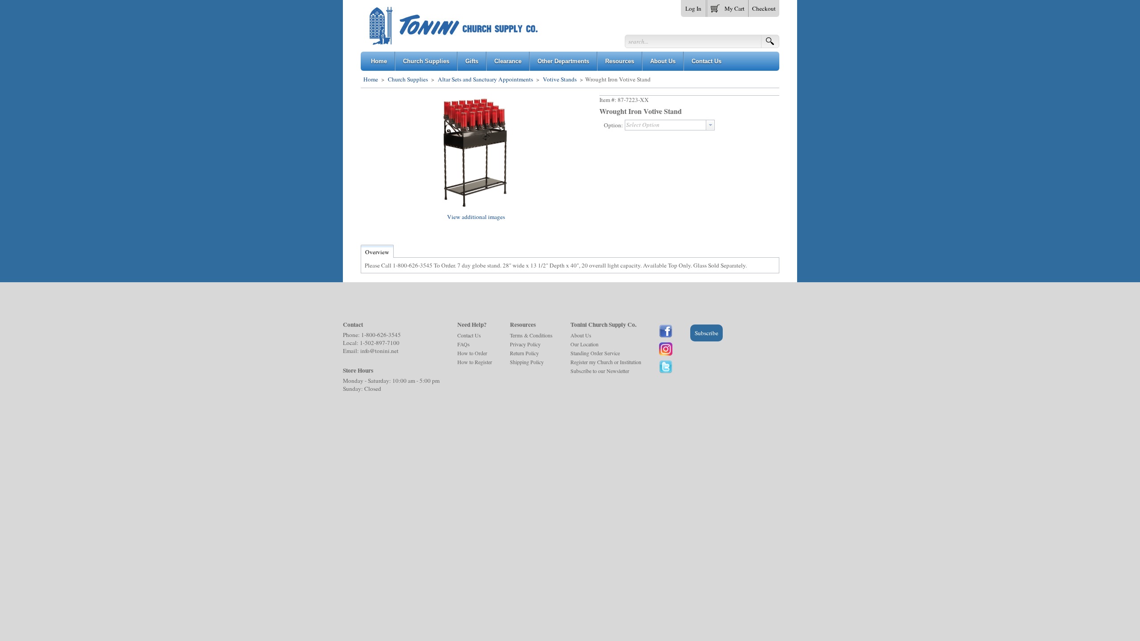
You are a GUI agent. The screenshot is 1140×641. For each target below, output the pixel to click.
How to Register (474, 361)
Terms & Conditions (531, 335)
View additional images (476, 217)
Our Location (584, 344)
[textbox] (665, 125)
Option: (613, 125)
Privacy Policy (525, 344)
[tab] (377, 252)
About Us (580, 335)
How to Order (472, 353)
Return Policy (524, 353)
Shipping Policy (527, 361)
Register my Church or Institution (605, 361)
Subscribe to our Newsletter (599, 370)
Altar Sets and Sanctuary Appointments (485, 79)
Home (370, 79)
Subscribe (706, 333)
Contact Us (469, 335)
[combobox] (670, 125)
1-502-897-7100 (379, 343)
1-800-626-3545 (381, 335)
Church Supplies (408, 79)
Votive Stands (560, 79)
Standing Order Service (595, 353)
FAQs (463, 344)
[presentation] (710, 125)
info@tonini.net (379, 351)
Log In (693, 8)
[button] (727, 6)
